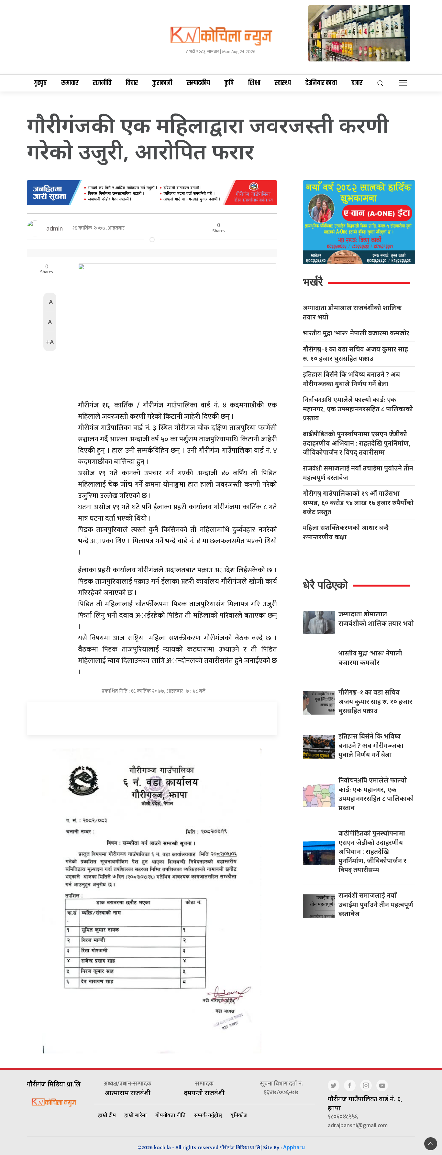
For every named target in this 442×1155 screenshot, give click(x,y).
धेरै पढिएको (325, 584)
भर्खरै (313, 281)
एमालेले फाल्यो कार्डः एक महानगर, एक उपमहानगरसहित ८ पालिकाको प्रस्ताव (358, 408)
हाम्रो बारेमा (135, 1114)
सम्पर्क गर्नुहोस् (208, 1114)
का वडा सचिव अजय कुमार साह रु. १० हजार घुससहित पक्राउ (355, 354)
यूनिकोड (238, 1114)
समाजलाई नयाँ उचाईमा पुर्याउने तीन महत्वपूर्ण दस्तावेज (358, 473)
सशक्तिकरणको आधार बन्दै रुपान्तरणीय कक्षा (346, 532)
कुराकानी (162, 83)
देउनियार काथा (321, 83)
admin (54, 228)
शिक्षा (254, 83)
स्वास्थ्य (283, 83)
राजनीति (102, 83)
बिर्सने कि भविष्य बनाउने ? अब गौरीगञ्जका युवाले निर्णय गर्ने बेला (351, 379)
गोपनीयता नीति (170, 1114)
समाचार (69, 83)
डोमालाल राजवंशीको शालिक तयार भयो (352, 312)
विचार (132, 83)
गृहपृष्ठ (40, 83)
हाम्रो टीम (107, 1114)
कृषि (229, 83)
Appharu (294, 1147)
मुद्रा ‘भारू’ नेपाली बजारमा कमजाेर (356, 333)
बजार (356, 83)
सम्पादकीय (198, 83)
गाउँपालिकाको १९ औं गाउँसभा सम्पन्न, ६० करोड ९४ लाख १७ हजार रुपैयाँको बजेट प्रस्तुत (358, 502)
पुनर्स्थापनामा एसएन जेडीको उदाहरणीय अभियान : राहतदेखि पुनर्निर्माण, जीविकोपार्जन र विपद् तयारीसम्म (357, 443)
